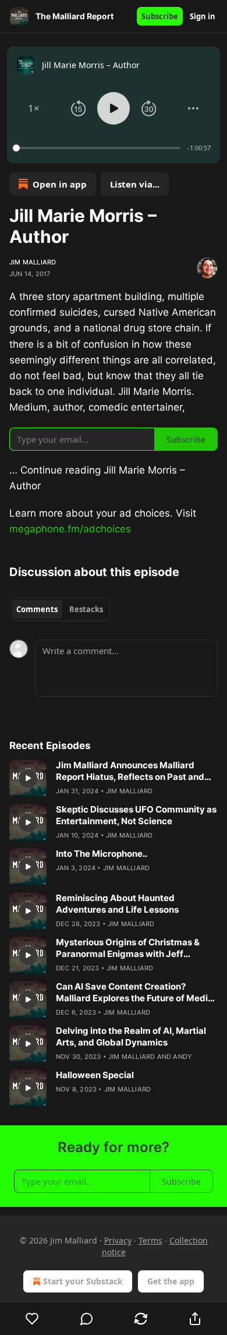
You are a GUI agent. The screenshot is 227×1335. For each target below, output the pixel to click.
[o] (28, 778)
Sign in (202, 16)
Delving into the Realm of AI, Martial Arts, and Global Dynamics (131, 1036)
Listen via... (134, 184)
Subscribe (159, 16)
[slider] (98, 148)
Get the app (170, 1281)
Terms (150, 1240)
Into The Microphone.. (101, 853)
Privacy (118, 1240)
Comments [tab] (37, 609)
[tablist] (59, 609)
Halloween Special (95, 1074)
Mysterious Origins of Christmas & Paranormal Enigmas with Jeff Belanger (128, 948)
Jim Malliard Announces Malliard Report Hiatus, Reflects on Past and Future (130, 771)
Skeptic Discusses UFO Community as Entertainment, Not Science (136, 815)
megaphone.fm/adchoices (70, 529)
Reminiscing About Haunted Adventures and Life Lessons (117, 903)
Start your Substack (83, 1281)
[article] (113, 778)
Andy (182, 1057)
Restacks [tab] (86, 609)
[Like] (32, 1318)
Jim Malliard (32, 262)
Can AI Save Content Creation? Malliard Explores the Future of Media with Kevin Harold (134, 992)
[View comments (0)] (86, 1318)
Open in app (60, 184)
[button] (33, 108)
